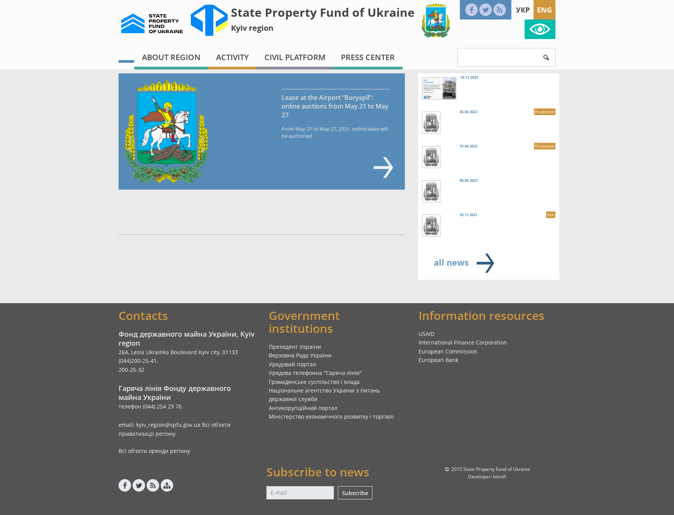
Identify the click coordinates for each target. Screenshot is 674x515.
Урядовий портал (292, 364)
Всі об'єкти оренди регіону (154, 451)
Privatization (545, 111)
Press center (368, 57)
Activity (232, 57)
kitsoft (499, 476)
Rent (551, 214)
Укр (523, 9)
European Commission (448, 351)
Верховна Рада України (300, 355)
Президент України (295, 346)
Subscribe (355, 493)
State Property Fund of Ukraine (323, 12)
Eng (544, 9)
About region (171, 57)
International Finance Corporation (463, 342)
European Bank (438, 360)
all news (451, 262)
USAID (427, 333)
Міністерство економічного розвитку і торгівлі (331, 416)
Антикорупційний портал (303, 408)
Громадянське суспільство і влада (314, 381)
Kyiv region (252, 28)
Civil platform (294, 57)
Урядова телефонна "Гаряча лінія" (315, 372)
